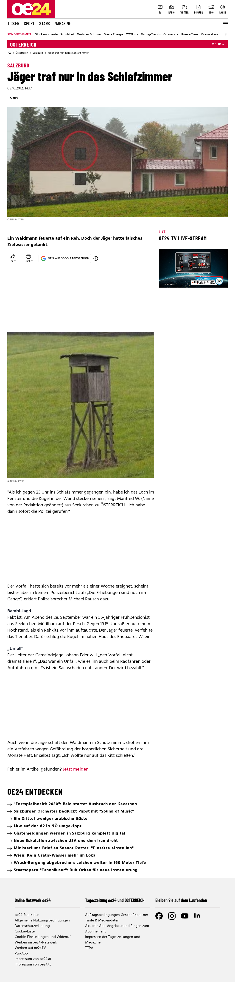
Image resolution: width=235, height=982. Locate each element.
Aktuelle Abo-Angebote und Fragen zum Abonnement (117, 929)
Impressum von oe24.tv (33, 965)
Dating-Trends (151, 35)
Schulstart (67, 35)
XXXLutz (132, 35)
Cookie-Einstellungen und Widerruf (42, 937)
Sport (29, 23)
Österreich (23, 44)
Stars (44, 23)
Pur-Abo (21, 954)
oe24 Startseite (27, 915)
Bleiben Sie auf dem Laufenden (181, 900)
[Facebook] (159, 916)
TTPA (89, 948)
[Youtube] (184, 916)
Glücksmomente (46, 35)
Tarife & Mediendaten (102, 921)
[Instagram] (172, 916)
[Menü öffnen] (224, 23)
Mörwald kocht (211, 35)
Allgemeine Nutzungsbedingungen (42, 921)
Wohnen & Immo (89, 35)
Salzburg (38, 53)
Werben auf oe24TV (30, 948)
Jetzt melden (76, 769)
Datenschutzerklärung (32, 926)
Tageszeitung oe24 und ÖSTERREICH (115, 900)
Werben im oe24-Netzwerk (36, 943)
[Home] (9, 53)
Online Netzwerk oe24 (33, 900)
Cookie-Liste (25, 932)
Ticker (13, 23)
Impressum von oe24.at (33, 959)
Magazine (62, 23)
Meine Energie (113, 35)
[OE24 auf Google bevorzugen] (95, 258)
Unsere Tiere (189, 35)
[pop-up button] (213, 280)
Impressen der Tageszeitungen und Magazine (112, 940)
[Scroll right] (225, 34)
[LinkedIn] (197, 916)
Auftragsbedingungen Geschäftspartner (116, 915)
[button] (166, 280)
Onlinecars (170, 35)
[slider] (181, 280)
